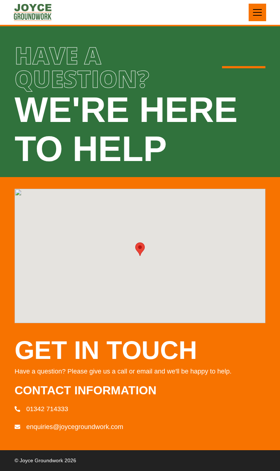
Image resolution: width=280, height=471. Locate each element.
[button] (257, 12)
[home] (32, 12)
